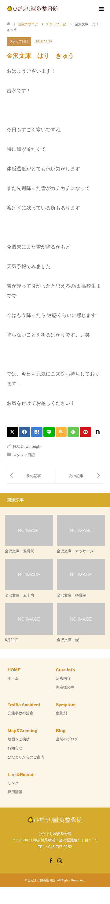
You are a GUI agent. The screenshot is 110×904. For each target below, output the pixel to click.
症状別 (61, 713)
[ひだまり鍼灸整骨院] (58, 8)
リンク (13, 783)
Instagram (59, 860)
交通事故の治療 (20, 713)
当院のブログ (67, 739)
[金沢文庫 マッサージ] (79, 476)
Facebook (50, 860)
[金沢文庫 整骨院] (31, 476)
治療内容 (63, 678)
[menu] (101, 9)
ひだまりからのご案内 (26, 757)
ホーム (13, 678)
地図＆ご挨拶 (19, 739)
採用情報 (15, 792)
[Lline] (49, 432)
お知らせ (15, 748)
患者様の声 (65, 687)
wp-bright (33, 447)
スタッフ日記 (19, 41)
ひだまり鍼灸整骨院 (41, 880)
